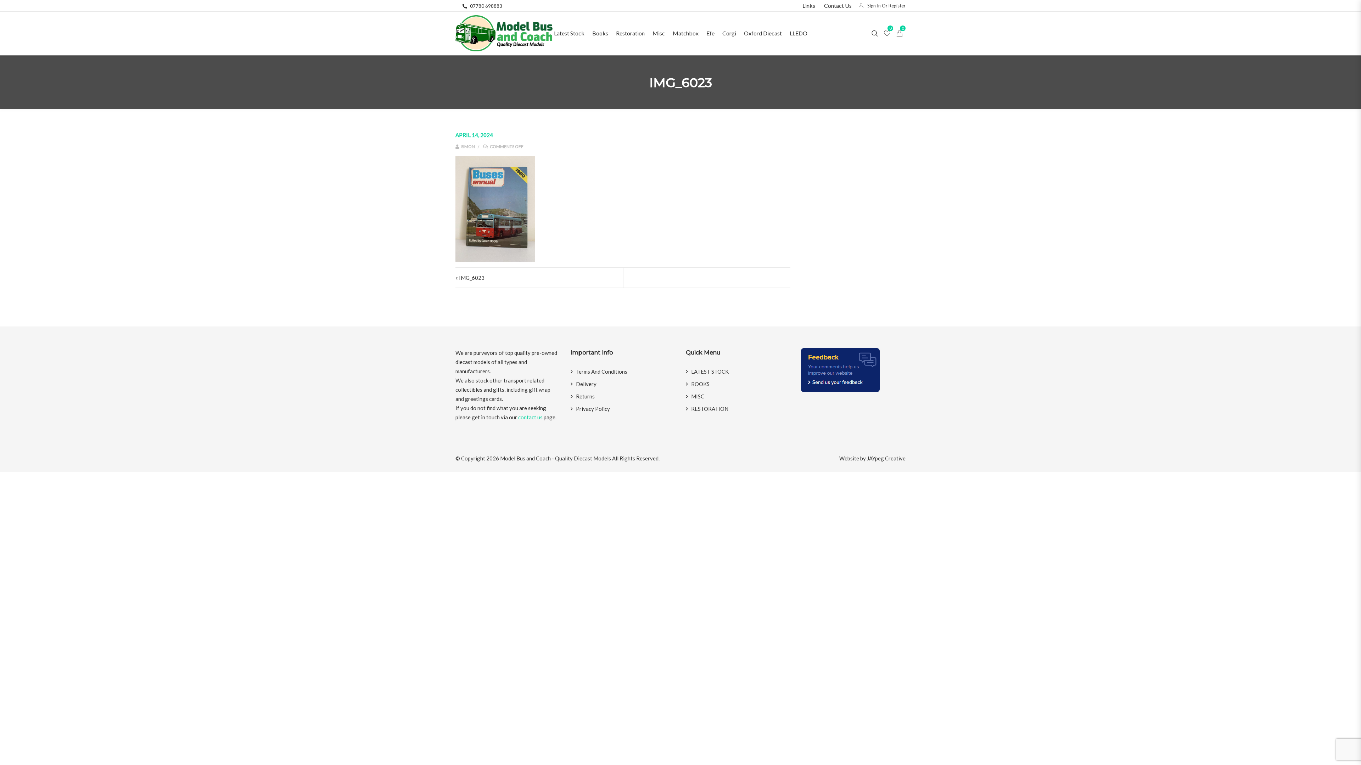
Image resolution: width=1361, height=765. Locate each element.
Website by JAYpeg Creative (872, 458)
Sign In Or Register (886, 5)
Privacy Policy (593, 409)
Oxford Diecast (763, 33)
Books (600, 33)
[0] (887, 33)
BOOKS (700, 384)
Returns (585, 396)
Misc (659, 33)
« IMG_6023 (470, 277)
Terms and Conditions (601, 371)
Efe (710, 33)
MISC (697, 396)
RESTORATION (709, 409)
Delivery (586, 384)
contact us (530, 417)
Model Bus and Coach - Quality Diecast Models (555, 458)
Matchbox (686, 33)
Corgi (729, 33)
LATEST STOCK (710, 371)
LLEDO (798, 33)
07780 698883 (486, 6)
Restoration (630, 33)
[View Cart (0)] (899, 33)
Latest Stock (569, 33)
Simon (467, 146)
